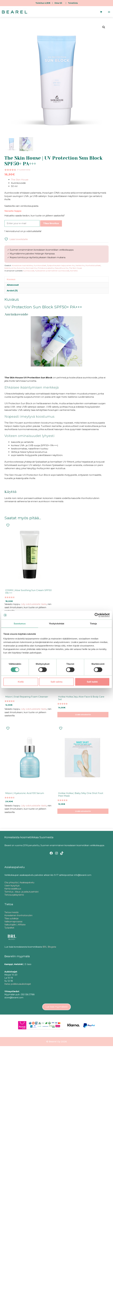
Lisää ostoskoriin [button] (83, 715)
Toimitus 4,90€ (42, 3)
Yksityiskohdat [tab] (56, 623)
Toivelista (73, 3)
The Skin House (19, 179)
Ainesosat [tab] (13, 284)
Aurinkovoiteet (40, 265)
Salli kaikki (92, 681)
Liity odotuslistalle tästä (33, 604)
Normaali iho (31, 268)
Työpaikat (9, 927)
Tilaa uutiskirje (11, 918)
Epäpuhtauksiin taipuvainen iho (61, 265)
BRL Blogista (49, 947)
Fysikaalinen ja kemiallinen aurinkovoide (52, 271)
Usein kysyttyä (11, 885)
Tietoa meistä (11, 912)
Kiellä (21, 681)
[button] (103, 27)
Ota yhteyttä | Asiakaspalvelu (19, 882)
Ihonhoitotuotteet (93, 265)
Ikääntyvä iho (10, 268)
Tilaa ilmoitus (51, 223)
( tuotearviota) (23, 170)
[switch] (42, 669)
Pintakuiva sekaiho (46, 268)
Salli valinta (56, 681)
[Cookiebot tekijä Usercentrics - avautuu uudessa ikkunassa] (97, 615)
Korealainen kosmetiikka (22, 265)
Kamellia (74, 271)
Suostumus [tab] (20, 623)
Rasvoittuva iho (61, 268)
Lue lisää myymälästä (56, 1006)
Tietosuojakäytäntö (14, 894)
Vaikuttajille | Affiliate (15, 924)
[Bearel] (14, 12)
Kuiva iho (21, 268)
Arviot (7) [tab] (12, 290)
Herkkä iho (80, 265)
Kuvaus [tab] (11, 279)
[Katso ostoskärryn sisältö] (101, 12)
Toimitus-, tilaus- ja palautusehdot (21, 891)
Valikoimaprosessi (13, 921)
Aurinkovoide (28, 271)
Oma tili (58, 3)
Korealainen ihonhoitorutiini (18, 915)
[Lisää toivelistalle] (8, 525)
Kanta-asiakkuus (12, 888)
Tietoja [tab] (93, 623)
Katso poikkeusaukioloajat (17, 984)
